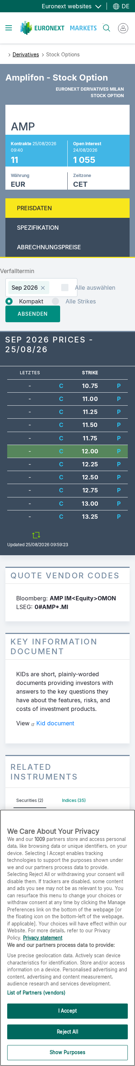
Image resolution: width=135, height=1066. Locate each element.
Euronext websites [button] (67, 6)
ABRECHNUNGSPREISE (49, 247)
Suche (103, 23)
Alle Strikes (81, 301)
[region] (67, 938)
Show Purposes (68, 1052)
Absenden (33, 314)
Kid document (55, 723)
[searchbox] (54, 287)
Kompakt (31, 301)
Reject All (67, 1032)
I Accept (67, 1011)
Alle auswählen (95, 287)
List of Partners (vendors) (36, 993)
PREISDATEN (34, 208)
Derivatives (26, 54)
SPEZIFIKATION (38, 227)
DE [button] (125, 6)
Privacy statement (42, 938)
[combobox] (41, 287)
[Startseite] (58, 28)
